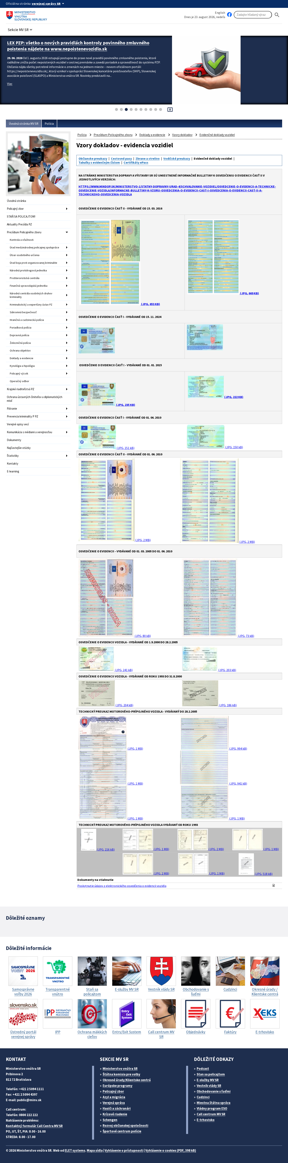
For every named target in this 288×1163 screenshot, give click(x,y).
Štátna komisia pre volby (121, 1074)
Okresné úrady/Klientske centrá (127, 1080)
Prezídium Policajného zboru (24, 232)
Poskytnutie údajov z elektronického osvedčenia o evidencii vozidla (121, 886)
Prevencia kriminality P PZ (22, 416)
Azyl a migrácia (114, 1097)
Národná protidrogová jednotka (28, 270)
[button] (20, 28)
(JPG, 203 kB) (227, 670)
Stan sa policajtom (211, 1074)
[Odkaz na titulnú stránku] (27, 15)
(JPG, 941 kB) (238, 783)
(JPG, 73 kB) (245, 636)
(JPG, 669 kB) (249, 293)
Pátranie (12, 408)
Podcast (203, 1068)
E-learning (13, 471)
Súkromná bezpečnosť (23, 312)
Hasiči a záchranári (117, 1108)
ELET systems (75, 1150)
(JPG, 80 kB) (142, 636)
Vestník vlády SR (209, 1085)
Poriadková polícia (20, 327)
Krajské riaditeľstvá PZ (20, 389)
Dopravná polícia (19, 335)
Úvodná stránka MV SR (23, 123)
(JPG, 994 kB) (238, 748)
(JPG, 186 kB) (227, 705)
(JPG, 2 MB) (143, 540)
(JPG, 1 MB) (135, 748)
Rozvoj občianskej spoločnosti (125, 1125)
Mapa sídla (95, 1150)
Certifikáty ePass (136, 162)
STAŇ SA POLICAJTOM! (21, 216)
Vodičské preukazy (176, 158)
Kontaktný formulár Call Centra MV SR (34, 1126)
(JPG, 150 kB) (234, 447)
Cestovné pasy (121, 158)
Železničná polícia (20, 343)
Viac (9, 84)
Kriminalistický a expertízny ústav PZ (31, 304)
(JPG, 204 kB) (124, 705)
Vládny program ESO (212, 1108)
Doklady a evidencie (21, 358)
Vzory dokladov (182, 135)
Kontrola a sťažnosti (22, 240)
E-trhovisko (206, 1120)
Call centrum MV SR (211, 1114)
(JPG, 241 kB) (123, 670)
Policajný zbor (15, 208)
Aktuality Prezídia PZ (19, 224)
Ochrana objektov (20, 350)
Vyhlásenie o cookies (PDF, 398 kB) (170, 1150)
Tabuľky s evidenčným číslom (99, 162)
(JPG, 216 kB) (105, 849)
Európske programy (117, 1085)
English (220, 13)
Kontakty (12, 463)
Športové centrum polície (122, 1131)
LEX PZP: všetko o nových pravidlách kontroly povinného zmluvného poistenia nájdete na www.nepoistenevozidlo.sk (78, 46)
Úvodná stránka (16, 201)
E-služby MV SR (208, 1080)
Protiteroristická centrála (24, 278)
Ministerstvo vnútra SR (120, 1068)
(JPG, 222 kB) (233, 397)
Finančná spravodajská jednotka (28, 285)
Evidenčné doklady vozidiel (217, 135)
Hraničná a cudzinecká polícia (27, 320)
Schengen (110, 1120)
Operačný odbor (19, 381)
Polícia (49, 123)
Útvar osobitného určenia (24, 255)
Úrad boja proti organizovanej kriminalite (33, 262)
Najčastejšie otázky (19, 448)
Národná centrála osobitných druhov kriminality (31, 295)
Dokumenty (14, 440)
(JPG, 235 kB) (125, 405)
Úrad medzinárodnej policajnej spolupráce (34, 247)
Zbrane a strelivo (148, 158)
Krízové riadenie (115, 1114)
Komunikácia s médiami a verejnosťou (29, 432)
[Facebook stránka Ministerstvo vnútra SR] (229, 14)
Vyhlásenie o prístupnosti (124, 1150)
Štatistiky (13, 456)
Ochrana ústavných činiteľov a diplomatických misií (34, 399)
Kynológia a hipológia (22, 366)
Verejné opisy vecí (18, 424)
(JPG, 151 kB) (125, 448)
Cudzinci (203, 1097)
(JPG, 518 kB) (263, 874)
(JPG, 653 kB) (150, 304)
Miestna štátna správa (213, 1103)
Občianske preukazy (93, 158)
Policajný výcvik (19, 373)
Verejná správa (114, 1103)
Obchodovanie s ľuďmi (214, 1091)
